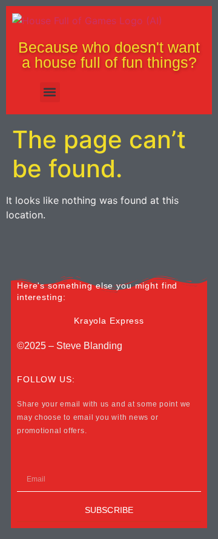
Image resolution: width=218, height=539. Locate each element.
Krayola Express (109, 320)
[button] (50, 92)
